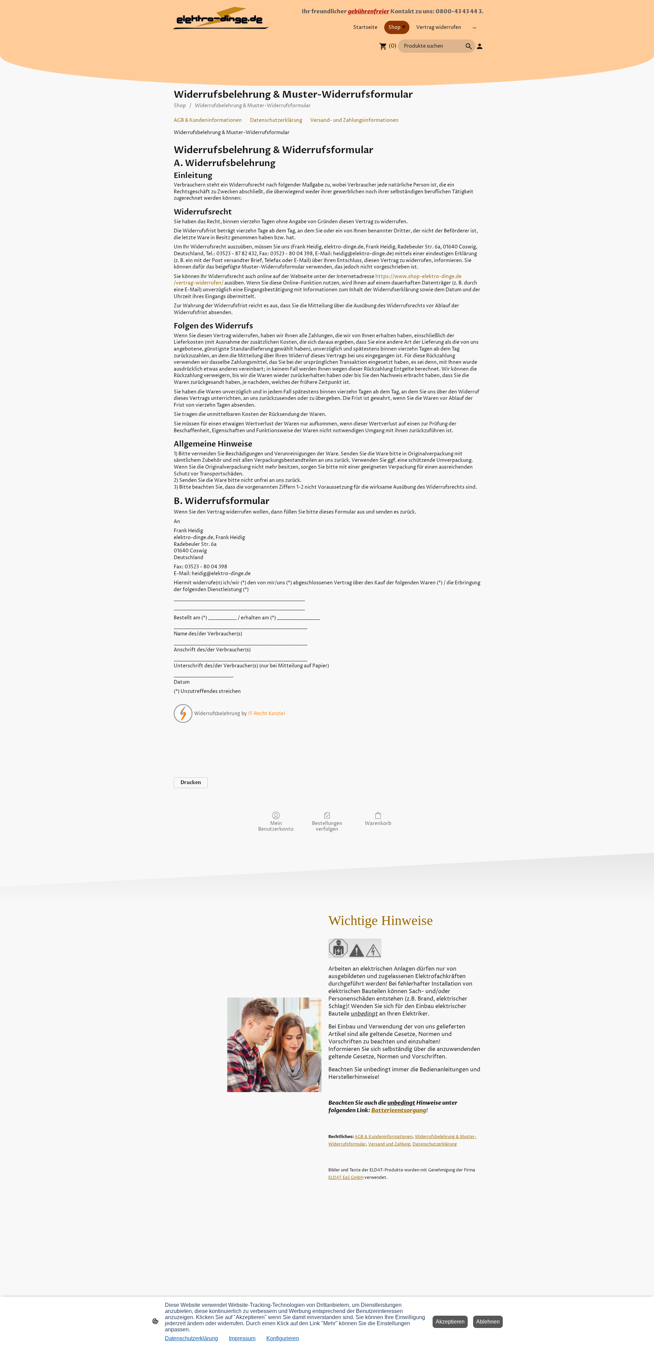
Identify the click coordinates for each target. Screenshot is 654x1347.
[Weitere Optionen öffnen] (474, 27)
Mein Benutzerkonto (276, 826)
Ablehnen (488, 1322)
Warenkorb (378, 823)
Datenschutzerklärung (276, 120)
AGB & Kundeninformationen (208, 120)
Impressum (242, 1338)
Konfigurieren (282, 1338)
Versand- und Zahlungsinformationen (354, 120)
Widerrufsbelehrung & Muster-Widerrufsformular (253, 105)
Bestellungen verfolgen (327, 826)
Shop (180, 105)
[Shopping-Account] (480, 46)
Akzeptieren (450, 1322)
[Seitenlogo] (221, 18)
